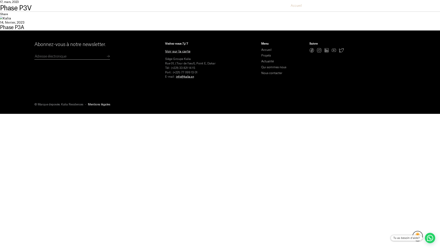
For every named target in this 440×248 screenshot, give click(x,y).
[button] (430, 238)
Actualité (331, 5)
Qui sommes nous (357, 5)
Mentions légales (99, 104)
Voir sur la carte (177, 51)
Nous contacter (391, 5)
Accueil (296, 5)
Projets (313, 5)
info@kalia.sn (185, 76)
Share (4, 14)
